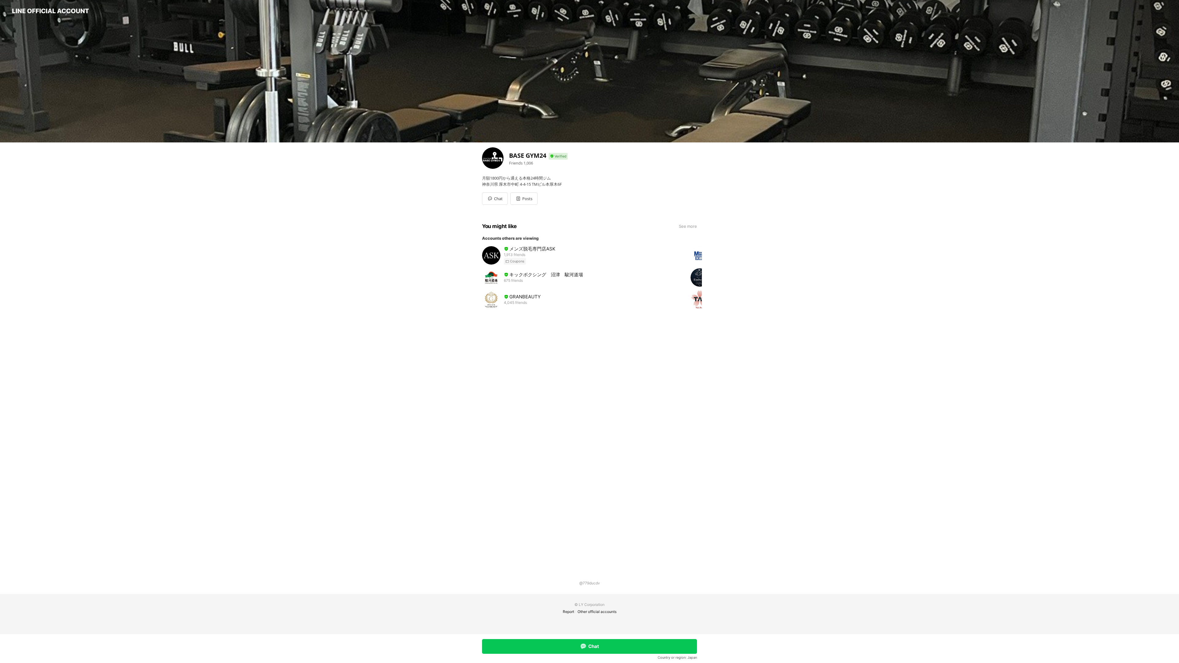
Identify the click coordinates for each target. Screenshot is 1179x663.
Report (568, 611)
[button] (524, 198)
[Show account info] (558, 156)
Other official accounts (597, 611)
